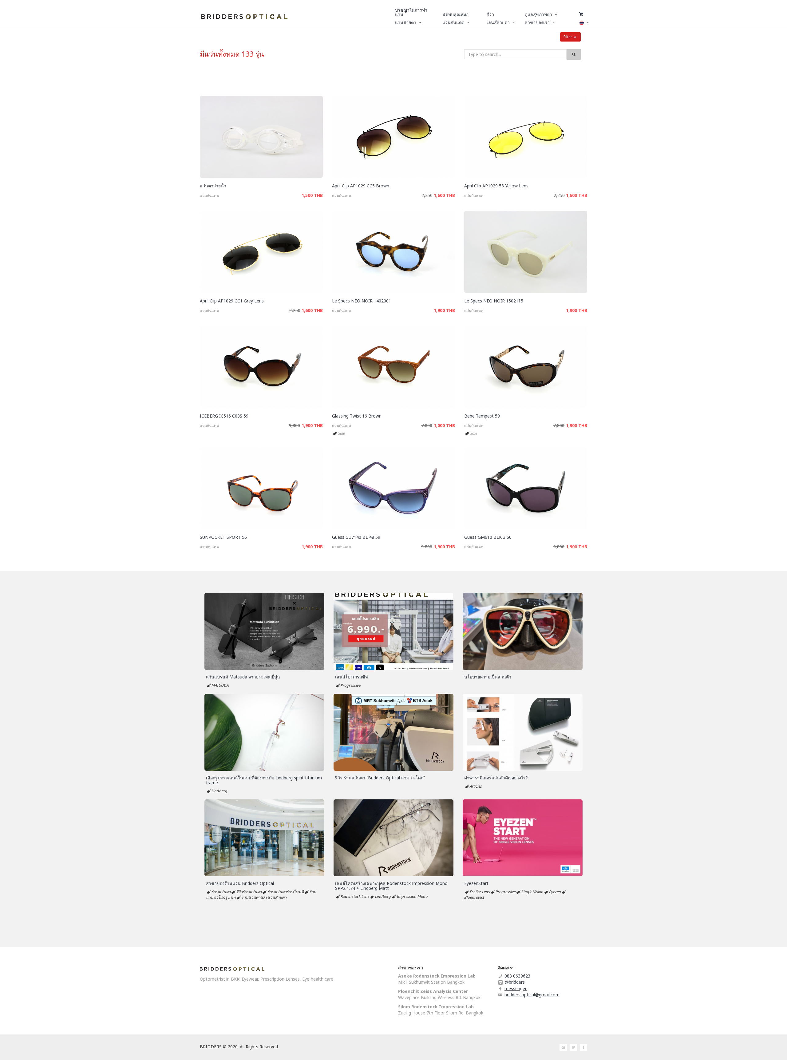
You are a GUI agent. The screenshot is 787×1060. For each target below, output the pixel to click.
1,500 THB (312, 195)
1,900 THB (444, 310)
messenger (515, 988)
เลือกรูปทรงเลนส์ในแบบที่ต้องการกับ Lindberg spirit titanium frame (264, 780)
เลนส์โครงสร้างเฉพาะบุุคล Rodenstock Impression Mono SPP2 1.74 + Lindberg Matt (391, 885)
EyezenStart (476, 883)
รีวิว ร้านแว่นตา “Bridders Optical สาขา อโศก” (380, 778)
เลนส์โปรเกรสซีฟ (351, 677)
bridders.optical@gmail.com (532, 995)
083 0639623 (517, 976)
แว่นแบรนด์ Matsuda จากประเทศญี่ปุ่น (243, 677)
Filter (568, 36)
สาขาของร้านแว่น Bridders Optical (240, 883)
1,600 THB (444, 195)
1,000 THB (444, 425)
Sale (341, 433)
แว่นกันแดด (209, 195)
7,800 (426, 425)
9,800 (294, 425)
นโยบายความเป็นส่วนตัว (487, 677)
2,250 (427, 195)
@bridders (515, 982)
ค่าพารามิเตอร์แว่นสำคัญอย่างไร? (496, 778)
